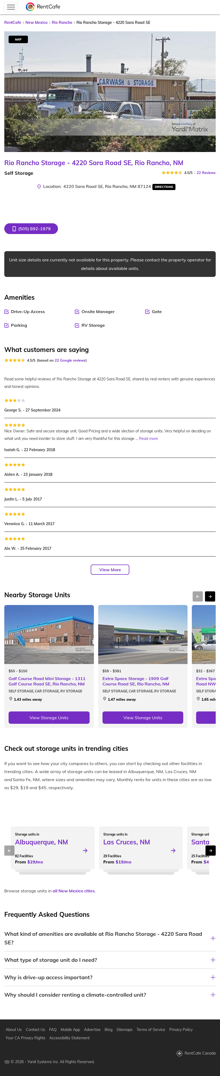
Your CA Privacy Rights (25, 1038)
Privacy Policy (181, 1029)
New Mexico (36, 22)
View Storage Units (49, 717)
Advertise (92, 1029)
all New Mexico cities (74, 890)
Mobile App (70, 1029)
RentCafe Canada (200, 1053)
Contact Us (35, 1029)
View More (110, 569)
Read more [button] (148, 438)
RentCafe (12, 22)
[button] (31, 228)
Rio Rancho (62, 22)
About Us (14, 1029)
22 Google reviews (70, 360)
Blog (108, 1029)
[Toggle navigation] (11, 7)
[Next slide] (208, 92)
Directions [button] (164, 187)
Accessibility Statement (69, 1038)
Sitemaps (124, 1029)
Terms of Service (151, 1029)
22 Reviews (206, 172)
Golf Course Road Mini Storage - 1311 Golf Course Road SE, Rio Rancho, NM (47, 681)
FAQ (53, 1029)
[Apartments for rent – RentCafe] (43, 7)
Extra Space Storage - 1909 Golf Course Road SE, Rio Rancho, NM (135, 681)
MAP (18, 39)
